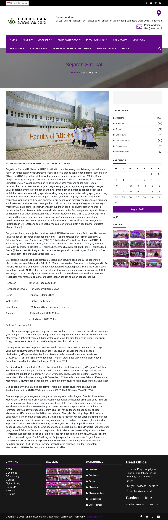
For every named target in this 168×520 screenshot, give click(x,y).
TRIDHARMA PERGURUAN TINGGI (70, 48)
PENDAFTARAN (105, 48)
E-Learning (11, 472)
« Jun (115, 217)
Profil (27, 39)
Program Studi (95, 39)
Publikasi (119, 39)
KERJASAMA (17, 48)
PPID (124, 48)
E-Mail (9, 469)
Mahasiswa (121, 135)
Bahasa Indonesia (18, 3)
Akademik (44, 39)
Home (13, 39)
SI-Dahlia (10, 494)
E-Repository (12, 476)
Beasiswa (120, 123)
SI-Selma (10, 490)
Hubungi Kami (38, 48)
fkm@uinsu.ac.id (153, 28)
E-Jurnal (10, 479)
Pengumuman (122, 146)
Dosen (118, 129)
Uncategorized (122, 151)
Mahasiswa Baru (123, 140)
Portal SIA (11, 486)
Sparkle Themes (94, 516)
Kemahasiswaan (68, 39)
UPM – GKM (139, 39)
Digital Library (13, 483)
